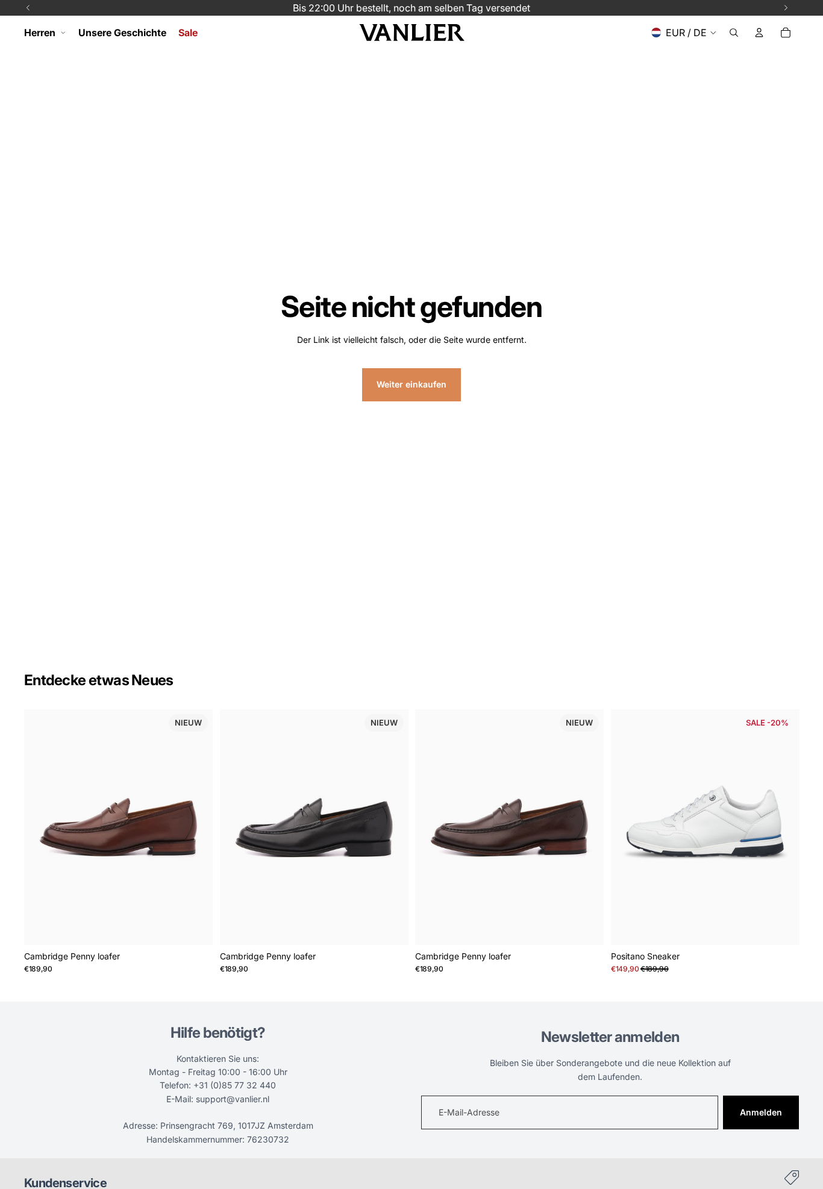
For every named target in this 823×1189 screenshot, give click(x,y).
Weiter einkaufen (411, 384)
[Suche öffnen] (734, 32)
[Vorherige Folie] (42, 827)
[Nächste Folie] (195, 827)
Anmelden (761, 1112)
